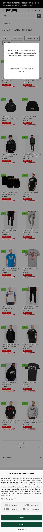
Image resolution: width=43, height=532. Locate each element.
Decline (21, 524)
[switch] (7, 505)
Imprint (13, 499)
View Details (22, 530)
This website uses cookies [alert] (21, 473)
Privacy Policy (5, 499)
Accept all (21, 518)
